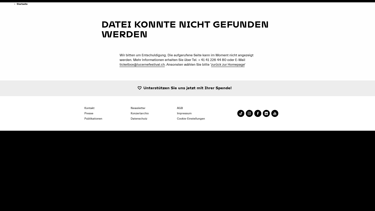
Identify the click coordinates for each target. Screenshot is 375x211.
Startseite (22, 4)
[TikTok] (241, 113)
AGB (180, 108)
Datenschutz (139, 118)
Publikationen (93, 118)
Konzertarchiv (140, 113)
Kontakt (89, 108)
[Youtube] (275, 113)
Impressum (184, 113)
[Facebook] (258, 113)
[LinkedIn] (266, 113)
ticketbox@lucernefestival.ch (142, 65)
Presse (88, 113)
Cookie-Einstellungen (191, 118)
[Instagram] (249, 113)
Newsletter (138, 108)
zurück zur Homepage (228, 65)
